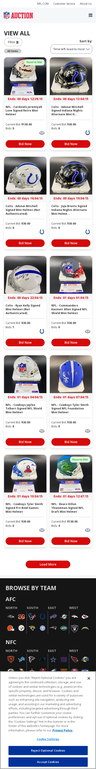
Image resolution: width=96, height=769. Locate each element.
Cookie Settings (48, 739)
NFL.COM (43, 4)
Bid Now (25, 144)
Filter (12, 42)
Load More (48, 564)
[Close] (89, 678)
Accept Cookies (48, 762)
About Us (86, 4)
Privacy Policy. (62, 730)
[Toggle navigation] (90, 15)
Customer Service (64, 4)
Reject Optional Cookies (48, 750)
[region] (48, 720)
